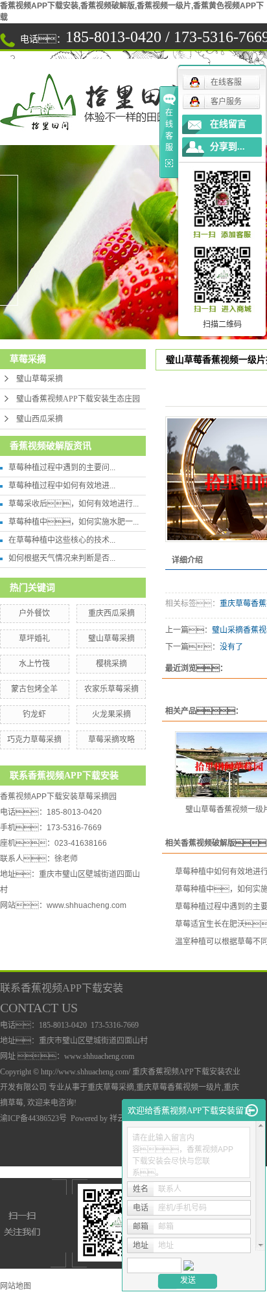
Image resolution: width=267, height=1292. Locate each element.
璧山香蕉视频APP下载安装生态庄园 (78, 398)
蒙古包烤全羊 (34, 689)
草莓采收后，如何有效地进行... (73, 503)
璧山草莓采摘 (39, 378)
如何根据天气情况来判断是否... (61, 558)
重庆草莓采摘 (110, 1087)
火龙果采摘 (111, 714)
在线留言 (228, 124)
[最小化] (252, 1110)
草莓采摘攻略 (111, 739)
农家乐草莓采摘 (111, 689)
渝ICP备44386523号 (33, 1118)
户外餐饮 (34, 613)
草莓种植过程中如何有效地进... (61, 485)
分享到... (227, 147)
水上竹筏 (34, 663)
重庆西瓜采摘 (111, 613)
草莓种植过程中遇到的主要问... (61, 467)
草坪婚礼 (34, 638)
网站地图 (15, 1286)
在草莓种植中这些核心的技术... (61, 540)
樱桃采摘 (111, 663)
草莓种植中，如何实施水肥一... (73, 522)
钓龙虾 (34, 714)
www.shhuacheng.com (86, 905)
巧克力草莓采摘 (34, 739)
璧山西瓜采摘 (39, 419)
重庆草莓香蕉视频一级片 (179, 1087)
